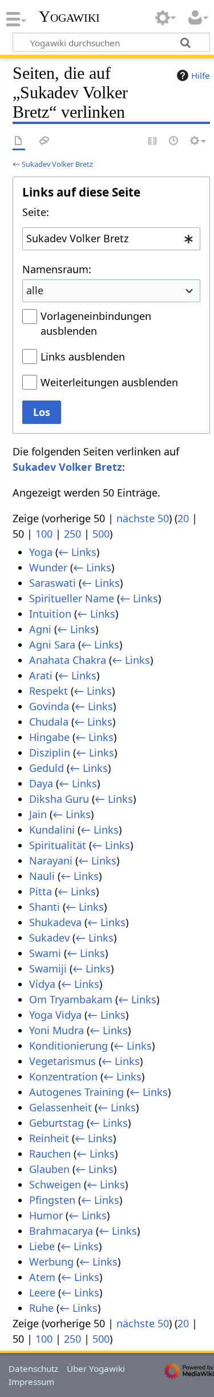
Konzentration (63, 1076)
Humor (46, 1215)
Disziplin (49, 752)
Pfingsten (52, 1200)
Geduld (46, 768)
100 (44, 534)
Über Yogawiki (96, 1368)
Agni (40, 629)
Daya (41, 783)
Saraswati (52, 583)
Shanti (44, 907)
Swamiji (48, 968)
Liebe (42, 1246)
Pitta (40, 891)
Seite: (35, 212)
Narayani (50, 860)
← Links (77, 552)
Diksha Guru (59, 799)
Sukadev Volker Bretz (57, 164)
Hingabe (49, 737)
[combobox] (111, 238)
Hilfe (200, 75)
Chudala (48, 721)
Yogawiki (69, 17)
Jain (38, 814)
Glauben (49, 1169)
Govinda (49, 706)
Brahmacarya (61, 1231)
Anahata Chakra (67, 660)
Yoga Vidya (55, 1015)
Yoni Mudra (56, 1030)
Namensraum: (56, 269)
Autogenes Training (76, 1092)
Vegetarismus (62, 1061)
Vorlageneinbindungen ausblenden (96, 323)
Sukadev (49, 937)
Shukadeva (55, 922)
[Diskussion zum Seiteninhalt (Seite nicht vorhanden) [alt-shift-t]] (44, 141)
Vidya (42, 984)
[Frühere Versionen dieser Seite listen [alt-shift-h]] (174, 141)
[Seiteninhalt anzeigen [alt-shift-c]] (19, 141)
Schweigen (55, 1184)
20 (183, 518)
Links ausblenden (83, 356)
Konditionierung (68, 1045)
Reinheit (49, 1138)
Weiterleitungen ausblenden (109, 382)
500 (101, 534)
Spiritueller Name (71, 598)
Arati (41, 675)
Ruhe (41, 1308)
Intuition (50, 614)
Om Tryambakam (70, 999)
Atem (42, 1277)
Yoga (41, 552)
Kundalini (52, 829)
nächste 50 (142, 518)
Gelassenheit (60, 1107)
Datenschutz (33, 1368)
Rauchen (50, 1153)
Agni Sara (52, 644)
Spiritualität (57, 845)
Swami (45, 953)
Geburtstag (56, 1123)
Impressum (31, 1381)
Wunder (48, 567)
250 (72, 534)
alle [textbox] (34, 290)
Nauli (42, 876)
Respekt (48, 691)
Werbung (51, 1261)
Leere (42, 1292)
